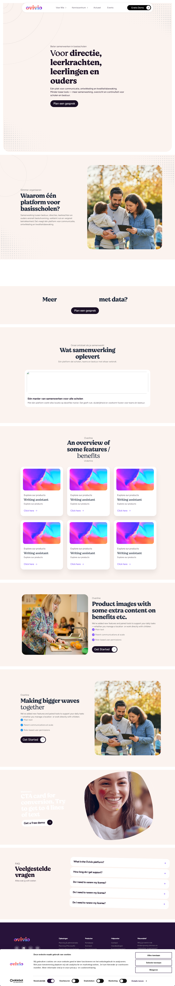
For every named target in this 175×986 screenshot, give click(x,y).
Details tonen (137, 981)
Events (110, 7)
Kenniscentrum (79, 7)
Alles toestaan (153, 955)
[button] (60, 7)
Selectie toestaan (153, 963)
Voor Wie (60, 7)
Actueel (97, 7)
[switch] (75, 981)
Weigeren (153, 970)
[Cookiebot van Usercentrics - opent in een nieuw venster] (16, 981)
